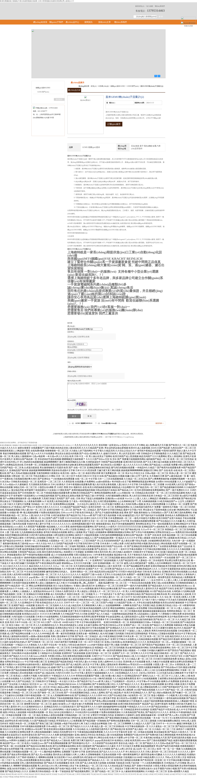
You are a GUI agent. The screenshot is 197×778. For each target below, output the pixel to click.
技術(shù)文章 (104, 22)
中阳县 (10, 777)
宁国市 (116, 774)
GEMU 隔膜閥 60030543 (83, 423)
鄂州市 (22, 777)
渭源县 (2, 774)
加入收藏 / (150, 6)
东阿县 (16, 777)
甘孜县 (54, 774)
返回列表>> (159, 423)
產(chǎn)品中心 (72, 22)
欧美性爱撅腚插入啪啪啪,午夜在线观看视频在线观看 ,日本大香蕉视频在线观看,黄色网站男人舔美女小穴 (37, 1)
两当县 (14, 774)
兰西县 (189, 774)
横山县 (71, 774)
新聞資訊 (88, 22)
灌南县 (42, 774)
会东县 (172, 774)
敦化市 (98, 774)
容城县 (166, 774)
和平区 (177, 774)
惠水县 (33, 777)
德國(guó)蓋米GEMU (43, 88)
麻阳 (88, 774)
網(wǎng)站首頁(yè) (40, 24)
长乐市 (121, 774)
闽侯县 (31, 774)
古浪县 (150, 774)
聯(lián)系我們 (160, 6)
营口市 (127, 774)
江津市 (77, 774)
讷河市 (19, 774)
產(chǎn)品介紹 (74, 90)
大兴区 (5, 777)
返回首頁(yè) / (140, 6)
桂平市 (65, 774)
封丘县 (28, 777)
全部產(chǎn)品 (103, 86)
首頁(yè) (93, 86)
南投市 (48, 774)
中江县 (183, 774)
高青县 (8, 774)
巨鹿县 (83, 774)
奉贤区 (160, 774)
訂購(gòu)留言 (114, 124)
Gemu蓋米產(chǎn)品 (108, 423)
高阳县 (110, 774)
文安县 (144, 774)
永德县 (104, 774)
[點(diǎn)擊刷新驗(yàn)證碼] (81, 404)
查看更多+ (59, 99)
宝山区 (60, 774)
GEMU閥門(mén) (43, 92)
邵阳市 (37, 774)
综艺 (155, 774)
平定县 (93, 774)
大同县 (25, 774)
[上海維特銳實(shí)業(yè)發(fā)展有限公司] (70, 8)
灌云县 (139, 774)
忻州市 (133, 774)
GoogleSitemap (129, 437)
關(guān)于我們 (56, 22)
